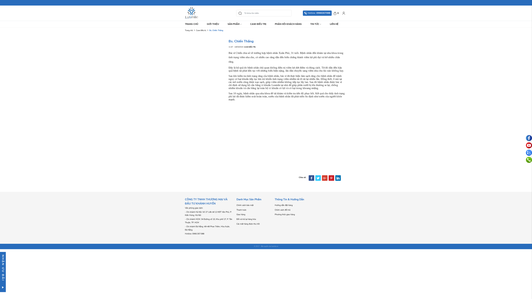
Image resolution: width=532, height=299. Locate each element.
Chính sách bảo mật (245, 205)
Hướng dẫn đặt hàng (284, 205)
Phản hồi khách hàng (288, 24)
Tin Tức (314, 24)
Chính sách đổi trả (282, 210)
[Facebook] (311, 178)
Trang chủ (191, 24)
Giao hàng (240, 214)
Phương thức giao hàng (285, 214)
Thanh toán (241, 210)
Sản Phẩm (234, 24)
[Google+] (325, 178)
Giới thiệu (213, 24)
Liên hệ (334, 24)
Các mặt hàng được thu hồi (248, 224)
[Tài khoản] (343, 13)
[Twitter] (318, 178)
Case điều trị (258, 24)
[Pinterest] (331, 178)
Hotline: (319, 13)
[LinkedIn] (338, 178)
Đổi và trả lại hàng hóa (246, 219)
